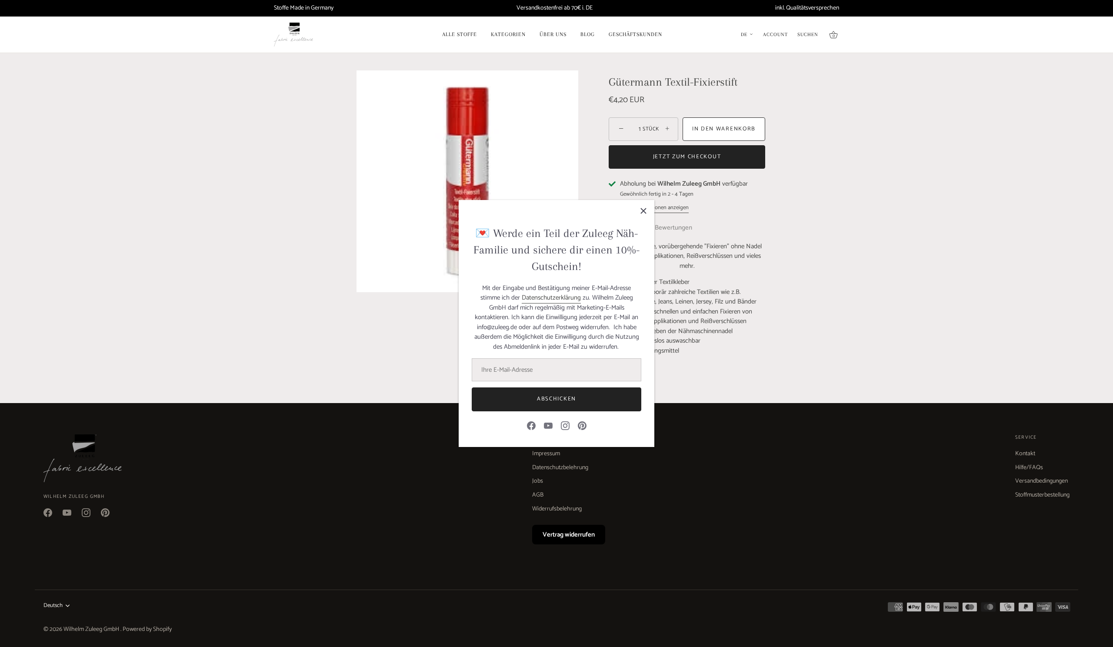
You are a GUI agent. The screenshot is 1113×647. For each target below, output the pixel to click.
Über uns (553, 34)
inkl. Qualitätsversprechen (807, 8)
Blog (587, 34)
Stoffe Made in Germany (303, 8)
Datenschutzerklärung (551, 297)
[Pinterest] (582, 425)
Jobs (537, 481)
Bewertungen (673, 227)
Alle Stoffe (459, 34)
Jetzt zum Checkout (687, 156)
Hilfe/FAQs (1029, 468)
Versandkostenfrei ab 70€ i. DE (555, 8)
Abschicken (556, 399)
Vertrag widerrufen (569, 534)
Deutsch (53, 605)
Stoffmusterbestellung (1042, 495)
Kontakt (1025, 454)
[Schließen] (643, 210)
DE (744, 34)
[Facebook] (531, 425)
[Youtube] (548, 425)
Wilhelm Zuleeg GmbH (91, 629)
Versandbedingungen (1041, 481)
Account (775, 34)
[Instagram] (565, 425)
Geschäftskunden (635, 34)
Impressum (546, 454)
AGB (537, 495)
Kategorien (508, 34)
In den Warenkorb (724, 128)
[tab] (678, 228)
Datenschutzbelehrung (560, 468)
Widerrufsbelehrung (557, 509)
